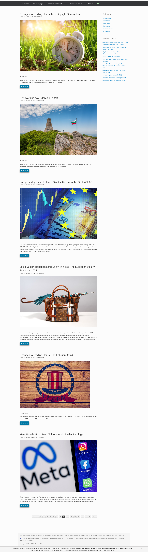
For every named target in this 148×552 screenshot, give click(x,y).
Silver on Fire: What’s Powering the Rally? (114, 77)
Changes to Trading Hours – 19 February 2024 (46, 355)
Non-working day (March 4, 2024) (39, 97)
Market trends (106, 26)
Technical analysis (107, 29)
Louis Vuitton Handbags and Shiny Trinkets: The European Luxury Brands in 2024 (57, 268)
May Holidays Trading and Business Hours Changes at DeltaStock (114, 53)
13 (71, 516)
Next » (94, 516)
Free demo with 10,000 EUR (56, 4)
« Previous (35, 516)
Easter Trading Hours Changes (111, 56)
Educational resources (76, 4)
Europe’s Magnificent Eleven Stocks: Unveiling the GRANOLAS (56, 182)
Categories (25, 4)
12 (67, 516)
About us (90, 4)
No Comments (38, 16)
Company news (106, 18)
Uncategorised (106, 31)
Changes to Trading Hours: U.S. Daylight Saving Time (50, 14)
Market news (106, 23)
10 (60, 516)
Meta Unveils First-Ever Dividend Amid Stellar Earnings (51, 434)
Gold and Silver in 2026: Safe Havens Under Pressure (115, 60)
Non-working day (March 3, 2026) (112, 75)
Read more (24, 86)
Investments (106, 21)
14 (75, 516)
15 (78, 516)
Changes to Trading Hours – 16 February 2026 (114, 81)
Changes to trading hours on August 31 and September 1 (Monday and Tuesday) (115, 43)
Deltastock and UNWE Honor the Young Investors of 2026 (114, 48)
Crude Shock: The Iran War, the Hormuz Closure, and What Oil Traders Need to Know (114, 66)
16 (82, 516)
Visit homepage (38, 4)
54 (89, 516)
